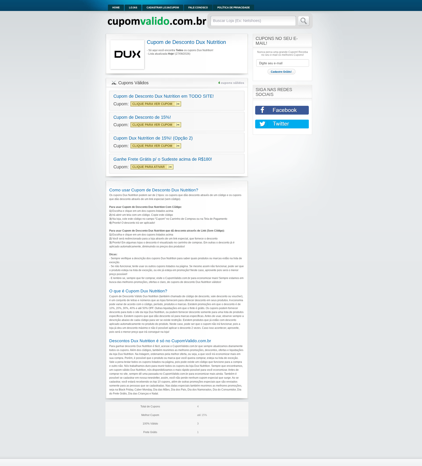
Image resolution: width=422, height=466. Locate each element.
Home (116, 7)
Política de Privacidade (233, 7)
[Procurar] (304, 21)
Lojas (133, 7)
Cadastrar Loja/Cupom (163, 7)
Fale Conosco (198, 7)
